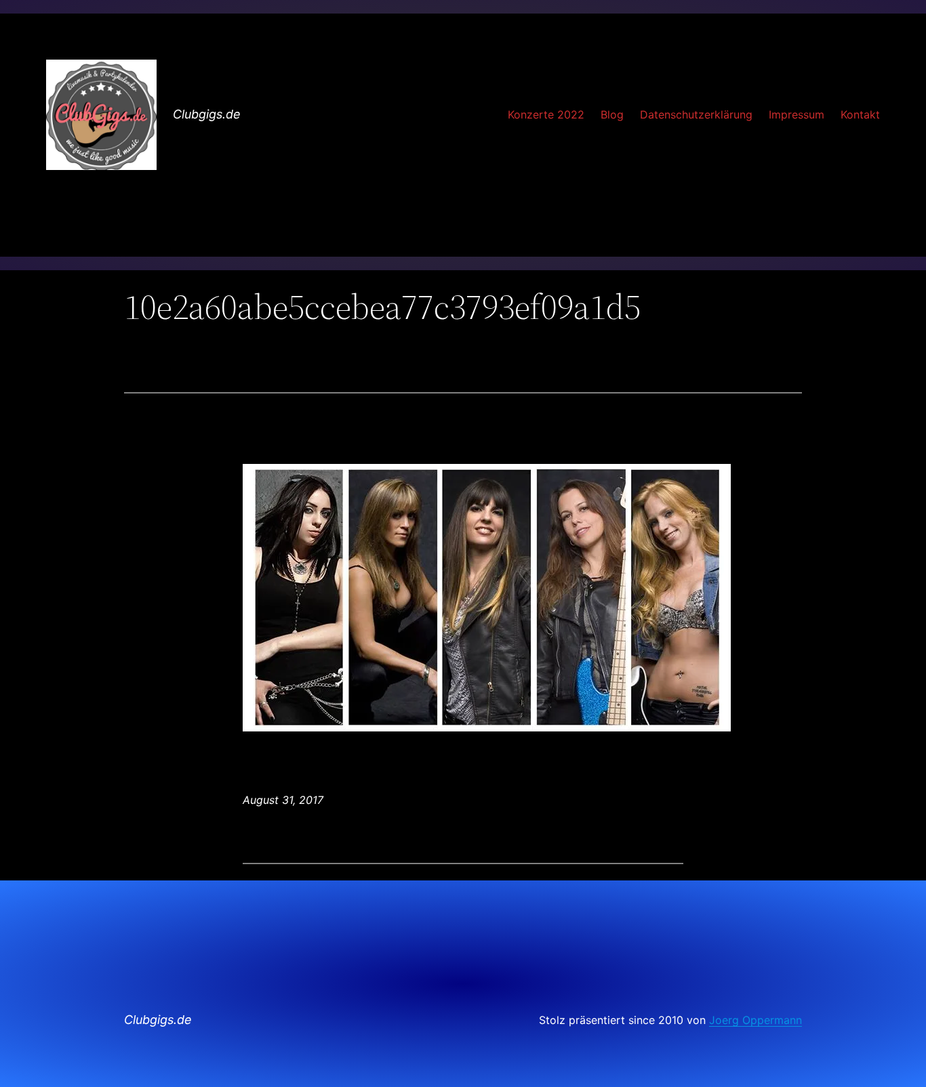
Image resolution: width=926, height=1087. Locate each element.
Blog (612, 114)
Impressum (796, 114)
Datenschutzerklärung (696, 114)
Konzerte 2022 (546, 114)
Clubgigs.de (207, 114)
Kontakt (860, 114)
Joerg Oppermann (755, 1020)
